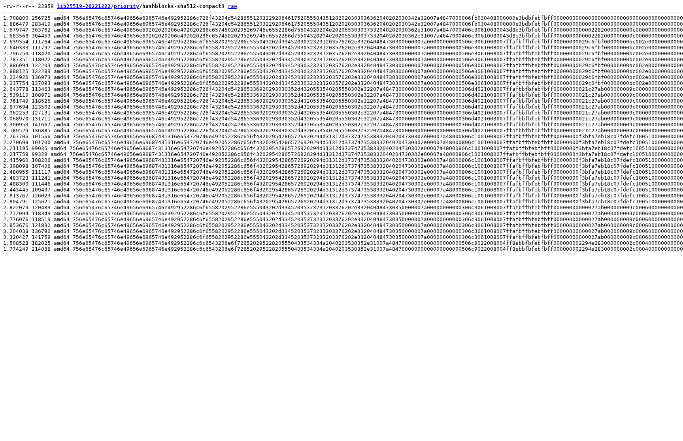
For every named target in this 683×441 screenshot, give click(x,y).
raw (232, 6)
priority (126, 6)
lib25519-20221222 (84, 6)
